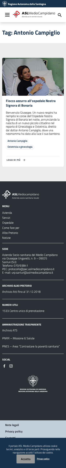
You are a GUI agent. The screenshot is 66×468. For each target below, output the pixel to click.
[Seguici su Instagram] (11, 365)
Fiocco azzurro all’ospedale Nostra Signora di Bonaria (31, 103)
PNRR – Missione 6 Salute (18, 338)
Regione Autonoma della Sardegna (27, 4)
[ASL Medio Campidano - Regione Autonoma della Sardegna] (20, 194)
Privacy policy (14, 431)
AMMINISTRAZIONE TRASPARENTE (21, 324)
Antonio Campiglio (17, 141)
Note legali (12, 425)
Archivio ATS (9, 330)
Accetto (25, 459)
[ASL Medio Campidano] (4, 4)
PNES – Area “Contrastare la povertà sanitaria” (31, 346)
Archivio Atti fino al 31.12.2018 (21, 291)
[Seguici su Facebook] (4, 365)
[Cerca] (60, 15)
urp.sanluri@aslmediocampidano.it (32, 272)
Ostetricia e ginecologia (20, 147)
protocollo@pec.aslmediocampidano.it (31, 269)
